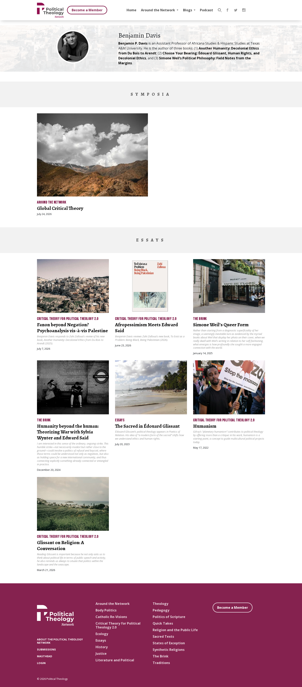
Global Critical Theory (60, 208)
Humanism (204, 426)
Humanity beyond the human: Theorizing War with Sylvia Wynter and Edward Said (68, 432)
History (102, 647)
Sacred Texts (163, 636)
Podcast (206, 10)
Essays (119, 420)
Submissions (46, 649)
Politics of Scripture (169, 617)
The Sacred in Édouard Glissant (147, 426)
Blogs (188, 10)
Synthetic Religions (168, 649)
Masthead (44, 656)
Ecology (102, 634)
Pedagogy (161, 610)
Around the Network (158, 10)
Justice (101, 653)
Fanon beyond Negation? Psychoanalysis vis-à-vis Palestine (72, 327)
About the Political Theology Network (60, 641)
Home (131, 10)
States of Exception (169, 643)
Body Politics (106, 610)
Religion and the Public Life (175, 630)
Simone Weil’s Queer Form (221, 324)
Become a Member (87, 10)
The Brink (200, 319)
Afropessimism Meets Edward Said (146, 327)
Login (41, 663)
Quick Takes (163, 623)
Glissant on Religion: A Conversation (60, 545)
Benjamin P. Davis (133, 43)
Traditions (161, 663)
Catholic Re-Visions (111, 617)
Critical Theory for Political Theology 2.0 (67, 319)
